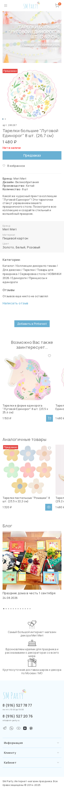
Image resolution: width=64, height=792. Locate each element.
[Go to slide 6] (15, 608)
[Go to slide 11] (27, 608)
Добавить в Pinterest (32, 324)
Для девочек (12, 270)
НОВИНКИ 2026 (49, 45)
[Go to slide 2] (5, 119)
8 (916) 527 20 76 (18, 716)
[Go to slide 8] (20, 608)
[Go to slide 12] (30, 608)
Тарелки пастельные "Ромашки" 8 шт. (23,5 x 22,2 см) (26, 499)
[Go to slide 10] (25, 608)
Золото (8, 247)
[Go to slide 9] (22, 608)
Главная (28, 45)
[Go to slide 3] (8, 608)
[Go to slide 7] (18, 608)
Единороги (19, 278)
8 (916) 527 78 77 (17, 705)
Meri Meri (10, 229)
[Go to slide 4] (10, 608)
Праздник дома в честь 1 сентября (29, 593)
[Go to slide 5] (13, 608)
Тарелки (29, 270)
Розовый (33, 247)
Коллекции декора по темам (36, 266)
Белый (20, 247)
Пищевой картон (15, 238)
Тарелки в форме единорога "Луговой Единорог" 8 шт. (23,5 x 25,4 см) (25, 409)
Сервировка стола (33, 274)
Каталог (8, 266)
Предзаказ (32, 155)
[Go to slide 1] (2, 119)
